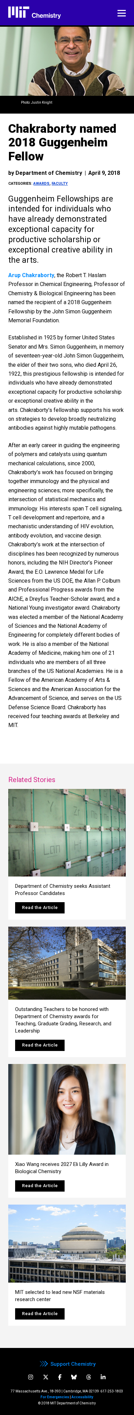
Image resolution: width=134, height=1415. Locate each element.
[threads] (88, 1377)
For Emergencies (55, 1397)
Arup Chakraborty (31, 275)
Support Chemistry (73, 1364)
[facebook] (60, 1377)
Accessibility (82, 1397)
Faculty (60, 183)
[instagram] (30, 1377)
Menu (122, 13)
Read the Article (40, 907)
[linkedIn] (103, 1377)
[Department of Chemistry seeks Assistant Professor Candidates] (66, 833)
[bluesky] (74, 1377)
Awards (41, 183)
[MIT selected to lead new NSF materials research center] (66, 1244)
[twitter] (45, 1377)
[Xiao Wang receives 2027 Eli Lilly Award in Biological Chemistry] (66, 1109)
